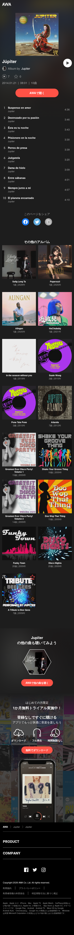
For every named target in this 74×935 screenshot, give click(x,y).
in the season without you (19, 375)
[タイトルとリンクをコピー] (48, 221)
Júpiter (28, 826)
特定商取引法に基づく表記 (45, 893)
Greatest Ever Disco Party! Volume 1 (19, 470)
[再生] (67, 63)
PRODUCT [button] (11, 841)
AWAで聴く (37, 93)
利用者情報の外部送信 (13, 893)
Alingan (19, 328)
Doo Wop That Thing (55, 516)
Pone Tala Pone (19, 422)
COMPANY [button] (11, 853)
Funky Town (19, 563)
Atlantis (55, 422)
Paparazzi (55, 281)
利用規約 (7, 888)
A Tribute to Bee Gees (19, 609)
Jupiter (25, 68)
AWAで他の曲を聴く (37, 683)
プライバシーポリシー (29, 888)
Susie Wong (55, 375)
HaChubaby (55, 328)
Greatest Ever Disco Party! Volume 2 (19, 517)
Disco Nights (55, 563)
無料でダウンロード (37, 750)
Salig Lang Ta (19, 281)
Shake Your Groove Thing (55, 469)
